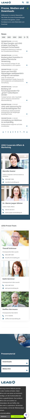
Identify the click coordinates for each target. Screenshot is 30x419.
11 (24, 132)
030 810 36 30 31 (9, 209)
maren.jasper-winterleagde (13, 212)
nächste (26, 132)
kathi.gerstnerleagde (11, 288)
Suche (23, 2)
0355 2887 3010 (9, 285)
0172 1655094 (9, 316)
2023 (20, 37)
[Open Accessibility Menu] (26, 415)
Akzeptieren (17, 416)
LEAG (6, 3)
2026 (3, 37)
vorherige (3, 132)
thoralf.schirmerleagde (12, 257)
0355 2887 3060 (9, 179)
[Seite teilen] (27, 8)
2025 (9, 37)
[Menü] (27, 2)
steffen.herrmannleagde (12, 318)
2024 (14, 37)
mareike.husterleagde (12, 182)
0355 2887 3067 (9, 255)
